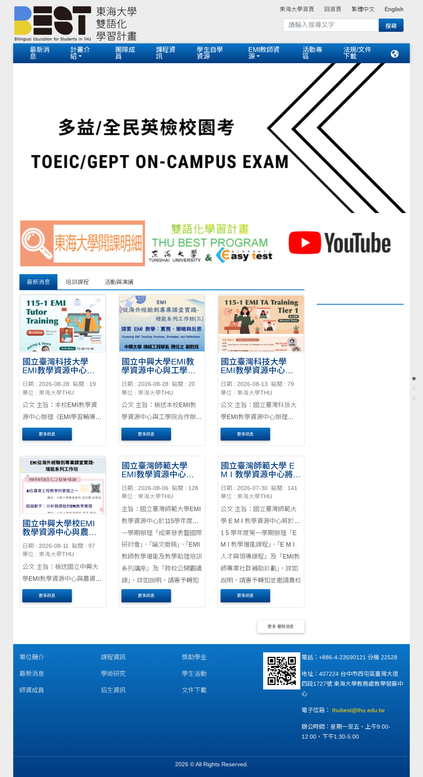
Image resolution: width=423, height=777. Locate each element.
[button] (43, 135)
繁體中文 (363, 9)
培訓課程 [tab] (77, 280)
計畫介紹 (80, 53)
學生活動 (194, 672)
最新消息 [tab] (38, 280)
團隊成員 (125, 53)
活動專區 (312, 53)
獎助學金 (194, 656)
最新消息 (40, 53)
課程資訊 (166, 53)
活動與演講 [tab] (119, 280)
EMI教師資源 (264, 53)
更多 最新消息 (281, 625)
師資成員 (31, 689)
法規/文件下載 (357, 53)
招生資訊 (113, 689)
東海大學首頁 (297, 9)
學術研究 (113, 672)
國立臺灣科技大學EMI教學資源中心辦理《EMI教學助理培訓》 (257, 373)
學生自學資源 (210, 53)
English (394, 9)
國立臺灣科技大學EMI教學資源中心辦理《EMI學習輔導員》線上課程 (60, 373)
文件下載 (194, 689)
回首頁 (333, 9)
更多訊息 (47, 433)
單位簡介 (31, 656)
